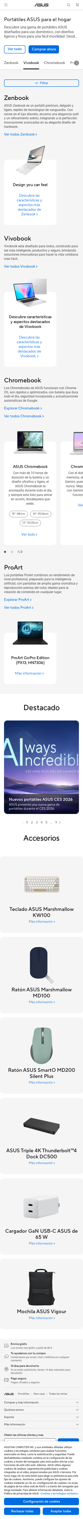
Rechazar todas (22, 1511)
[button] (6, 5)
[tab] (5, 552)
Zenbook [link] (11, 63)
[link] (41, 5)
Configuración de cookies (41, 1501)
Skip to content (2, 12)
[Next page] (60, 822)
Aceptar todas (61, 1511)
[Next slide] (76, 63)
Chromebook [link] (54, 63)
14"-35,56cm (41, 514)
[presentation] (23, 822)
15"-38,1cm (18, 514)
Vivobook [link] (31, 63)
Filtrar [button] (44, 83)
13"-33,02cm (30, 523)
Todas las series (58, 1393)
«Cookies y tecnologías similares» (59, 1493)
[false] (44, 49)
